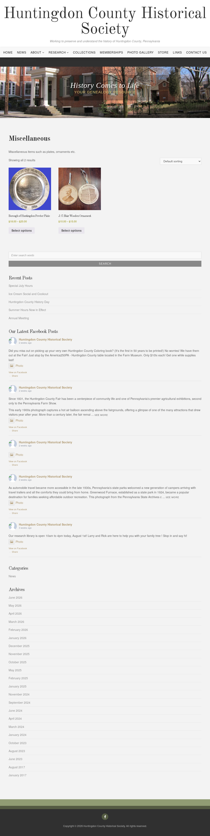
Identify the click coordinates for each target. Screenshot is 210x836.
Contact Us (196, 52)
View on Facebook (18, 372)
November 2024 (19, 694)
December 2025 (19, 646)
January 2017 (17, 775)
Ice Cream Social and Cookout (28, 294)
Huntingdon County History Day (29, 302)
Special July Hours (21, 286)
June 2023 (15, 759)
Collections (84, 52)
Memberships (111, 52)
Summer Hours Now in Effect (27, 310)
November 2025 (19, 654)
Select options (21, 230)
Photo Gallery (140, 52)
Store (163, 52)
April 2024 (15, 718)
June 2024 (15, 710)
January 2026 (17, 638)
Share (15, 375)
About (36, 52)
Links (177, 52)
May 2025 (15, 670)
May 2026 (15, 605)
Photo (19, 366)
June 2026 (15, 597)
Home (8, 52)
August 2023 (17, 751)
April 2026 (15, 613)
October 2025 (17, 662)
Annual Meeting (19, 318)
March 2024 (16, 727)
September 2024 (19, 702)
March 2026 (16, 622)
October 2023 (17, 743)
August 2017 (17, 767)
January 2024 (17, 735)
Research (57, 52)
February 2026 (18, 630)
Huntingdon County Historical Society (105, 21)
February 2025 (18, 678)
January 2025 (17, 686)
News (21, 52)
